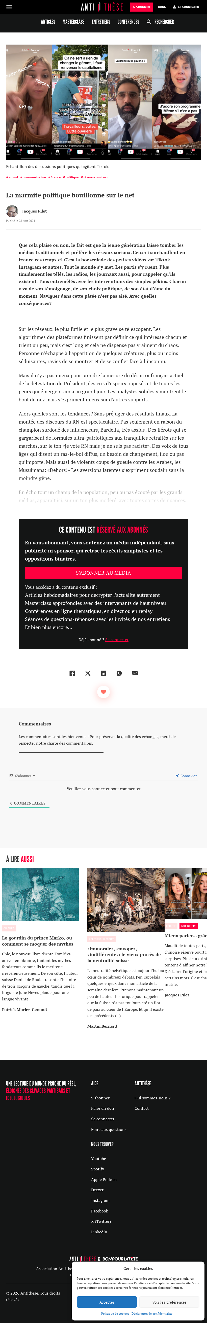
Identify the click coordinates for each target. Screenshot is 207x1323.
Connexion (188, 775)
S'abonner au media (103, 572)
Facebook (99, 1211)
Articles (48, 21)
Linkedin (99, 1232)
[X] (88, 673)
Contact (142, 1108)
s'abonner (141, 7)
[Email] (135, 673)
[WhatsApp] (119, 673)
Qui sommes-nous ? (153, 1098)
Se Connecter (188, 7)
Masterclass (73, 21)
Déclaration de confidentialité (152, 1313)
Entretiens (101, 21)
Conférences (128, 21)
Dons (162, 7)
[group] (42, 940)
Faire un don (102, 1108)
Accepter (106, 1302)
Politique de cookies (115, 1313)
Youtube (98, 1158)
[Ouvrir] (9, 7)
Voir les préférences (169, 1302)
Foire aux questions (108, 1129)
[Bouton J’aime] (103, 692)
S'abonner (100, 1098)
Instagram (100, 1200)
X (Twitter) (101, 1221)
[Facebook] (72, 673)
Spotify (97, 1169)
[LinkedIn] (103, 673)
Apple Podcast (104, 1179)
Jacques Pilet (34, 211)
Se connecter (116, 639)
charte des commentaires (69, 743)
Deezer (97, 1190)
